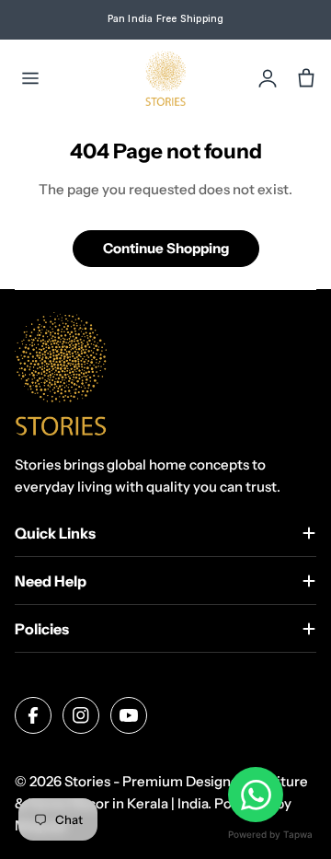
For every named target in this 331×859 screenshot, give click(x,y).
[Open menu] (30, 78)
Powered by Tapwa (270, 834)
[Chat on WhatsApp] (255, 794)
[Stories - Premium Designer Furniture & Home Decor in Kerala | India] (166, 78)
